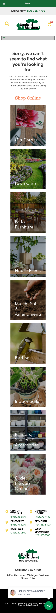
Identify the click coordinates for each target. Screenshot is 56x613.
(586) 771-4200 (18, 525)
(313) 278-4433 (42, 517)
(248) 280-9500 (18, 533)
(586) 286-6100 (18, 517)
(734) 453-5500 (42, 525)
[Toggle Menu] (28, 38)
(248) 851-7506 (42, 535)
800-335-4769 (36, 10)
